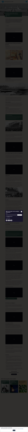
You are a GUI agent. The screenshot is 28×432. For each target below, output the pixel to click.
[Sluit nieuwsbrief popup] (21, 211)
